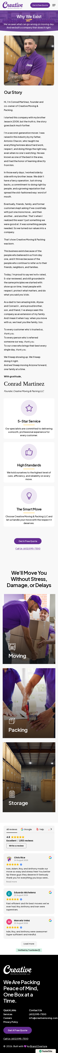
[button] (53, 5)
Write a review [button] (16, 845)
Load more (29, 943)
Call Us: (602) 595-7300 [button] (27, 548)
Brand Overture (38, 1046)
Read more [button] (11, 882)
